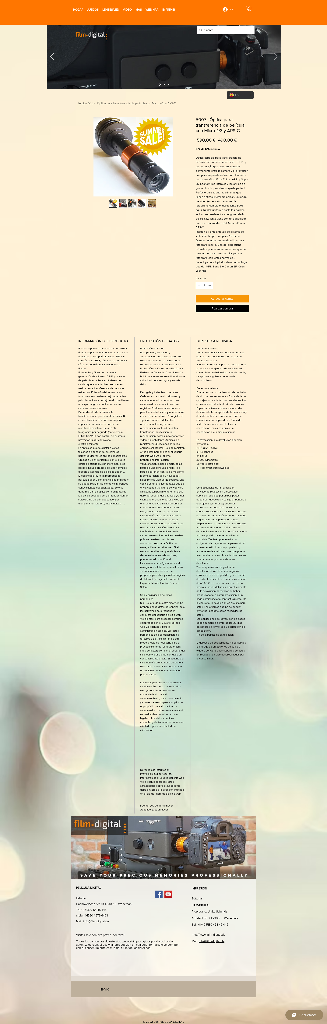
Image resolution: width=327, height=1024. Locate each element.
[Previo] (52, 56)
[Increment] (210, 285)
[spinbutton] (204, 285)
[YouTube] (168, 894)
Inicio (82, 103)
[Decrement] (198, 285)
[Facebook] (159, 894)
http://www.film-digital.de (208, 934)
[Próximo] (275, 56)
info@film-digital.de (96, 921)
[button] (249, 8)
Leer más (201, 270)
